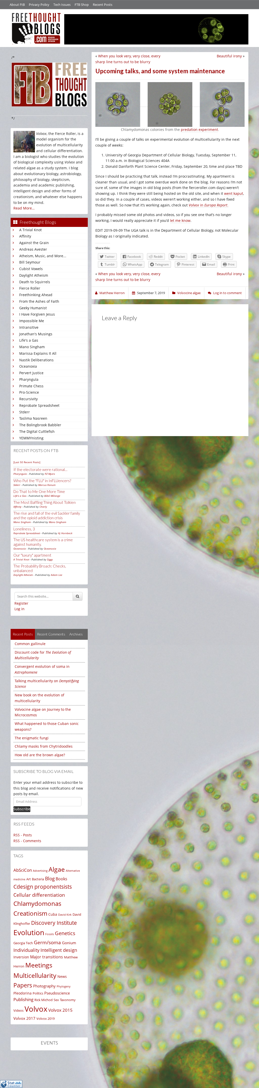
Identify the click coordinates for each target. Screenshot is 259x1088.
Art (28, 879)
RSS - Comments (27, 840)
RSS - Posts (22, 835)
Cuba (52, 914)
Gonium (69, 942)
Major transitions (46, 957)
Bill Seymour (29, 262)
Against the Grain (34, 242)
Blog (50, 878)
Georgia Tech (23, 943)
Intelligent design (58, 950)
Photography (44, 985)
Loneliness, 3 (24, 529)
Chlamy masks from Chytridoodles (44, 746)
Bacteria (38, 879)
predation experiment (199, 129)
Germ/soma (47, 942)
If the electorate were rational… (40, 469)
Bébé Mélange (52, 496)
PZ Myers (50, 474)
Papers (22, 985)
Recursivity (28, 398)
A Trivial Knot (30, 229)
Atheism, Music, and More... (42, 255)
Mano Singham (32, 346)
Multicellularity (34, 975)
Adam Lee (56, 575)
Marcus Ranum (47, 485)
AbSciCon (22, 870)
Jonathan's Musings (35, 334)
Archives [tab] (76, 634)
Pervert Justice (31, 372)
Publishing (23, 999)
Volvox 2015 (60, 1010)
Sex (56, 1000)
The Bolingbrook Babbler (40, 424)
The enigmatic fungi (32, 738)
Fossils (49, 934)
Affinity (25, 236)
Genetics (65, 933)
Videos (18, 1010)
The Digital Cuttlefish (37, 431)
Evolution (28, 932)
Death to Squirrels (34, 281)
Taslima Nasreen (33, 418)
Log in (19, 608)
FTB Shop (82, 4)
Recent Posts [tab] (23, 634)
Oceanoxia (28, 366)
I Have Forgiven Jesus (37, 314)
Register (21, 603)
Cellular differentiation (39, 895)
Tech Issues (62, 4)
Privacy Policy (39, 4)
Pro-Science (29, 392)
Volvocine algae (189, 293)
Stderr (24, 412)
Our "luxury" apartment (32, 555)
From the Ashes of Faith (39, 301)
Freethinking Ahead (35, 294)
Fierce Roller (29, 288)
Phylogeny (64, 986)
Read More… (24, 208)
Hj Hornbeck (65, 533)
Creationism (30, 913)
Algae (57, 869)
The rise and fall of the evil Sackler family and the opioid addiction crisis (46, 515)
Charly (43, 506)
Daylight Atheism (33, 275)
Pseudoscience (57, 993)
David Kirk (65, 914)
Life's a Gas (28, 340)
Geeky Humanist (33, 307)
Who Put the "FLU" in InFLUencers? (42, 480)
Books (61, 879)
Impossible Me (31, 320)
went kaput (233, 193)
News (62, 976)
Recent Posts (102, 4)
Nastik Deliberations (36, 360)
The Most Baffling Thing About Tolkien (44, 502)
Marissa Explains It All (37, 353)
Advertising (40, 870)
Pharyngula (28, 379)
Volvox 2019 (45, 1018)
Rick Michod (43, 1000)
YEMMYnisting (31, 438)
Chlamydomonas (37, 904)
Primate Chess (31, 386)
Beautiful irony (229, 56)
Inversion (21, 957)
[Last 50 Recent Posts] (26, 462)
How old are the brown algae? (40, 754)
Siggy (50, 559)
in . (208, 205)
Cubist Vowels (31, 268)
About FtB (17, 4)
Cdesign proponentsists (42, 886)
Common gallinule (30, 643)
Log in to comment (227, 293)
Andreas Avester (33, 249)
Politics (38, 993)
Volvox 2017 (24, 1018)
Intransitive (28, 327)
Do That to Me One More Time (39, 491)
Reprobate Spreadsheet (39, 405)
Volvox (36, 1009)
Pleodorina (22, 993)
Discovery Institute (54, 922)
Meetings (38, 965)
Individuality (26, 950)
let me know (180, 220)
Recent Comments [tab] (51, 634)
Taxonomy (68, 1000)
